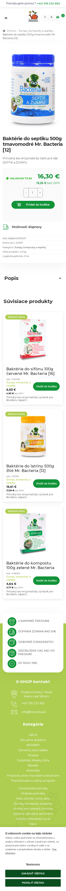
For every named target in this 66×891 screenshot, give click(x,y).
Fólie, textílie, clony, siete (33, 798)
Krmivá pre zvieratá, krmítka (33, 808)
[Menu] (6, 18)
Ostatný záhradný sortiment (33, 813)
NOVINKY (33, 745)
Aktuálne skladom (33, 740)
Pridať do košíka (37, 204)
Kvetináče (33, 770)
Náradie (33, 765)
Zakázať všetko (33, 873)
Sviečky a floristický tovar (33, 819)
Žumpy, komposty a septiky (36, 30)
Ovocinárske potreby (33, 788)
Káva (33, 824)
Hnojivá (33, 755)
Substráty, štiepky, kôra (33, 760)
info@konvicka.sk (34, 712)
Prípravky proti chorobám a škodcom (33, 775)
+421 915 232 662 (48, 3)
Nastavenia (33, 864)
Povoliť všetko (33, 883)
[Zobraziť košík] (57, 17)
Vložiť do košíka (46, 386)
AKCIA (33, 735)
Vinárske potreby (33, 793)
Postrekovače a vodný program (33, 780)
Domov (11, 30)
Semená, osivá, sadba (33, 750)
